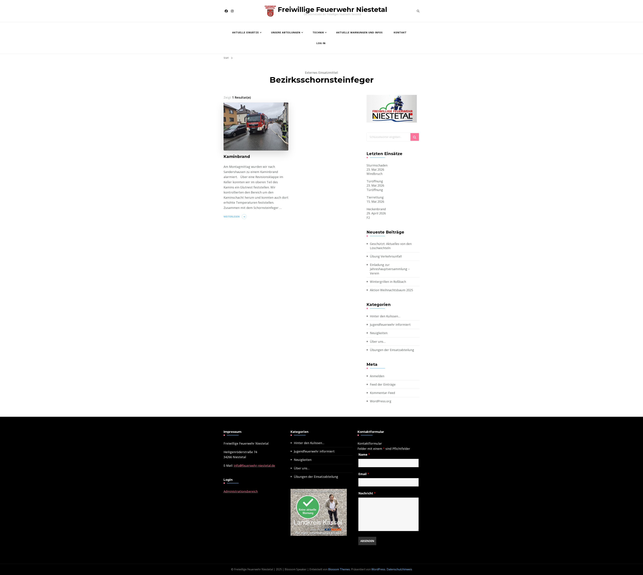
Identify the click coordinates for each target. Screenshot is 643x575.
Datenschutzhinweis (399, 569)
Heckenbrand (376, 209)
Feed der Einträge (383, 384)
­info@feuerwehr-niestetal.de (254, 466)
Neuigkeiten (378, 333)
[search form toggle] (418, 11)
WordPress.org (380, 401)
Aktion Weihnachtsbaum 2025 (391, 290)
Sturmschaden (377, 165)
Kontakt (400, 32)
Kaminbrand (237, 156)
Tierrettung (375, 197)
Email (363, 474)
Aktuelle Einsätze (245, 32)
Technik (318, 32)
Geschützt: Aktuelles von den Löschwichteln (391, 246)
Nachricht (367, 493)
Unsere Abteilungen (285, 32)
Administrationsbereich (241, 491)
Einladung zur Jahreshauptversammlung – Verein (390, 269)
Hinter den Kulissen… (385, 316)
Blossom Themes (339, 569)
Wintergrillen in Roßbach (388, 282)
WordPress (378, 569)
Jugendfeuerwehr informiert (390, 325)
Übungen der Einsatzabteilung (392, 350)
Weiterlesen (232, 216)
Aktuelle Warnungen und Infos (359, 32)
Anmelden (377, 376)
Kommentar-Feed (382, 393)
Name (364, 454)
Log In (321, 43)
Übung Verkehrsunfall (386, 256)
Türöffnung (375, 181)
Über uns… (378, 341)
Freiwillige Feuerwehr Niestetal (332, 9)
